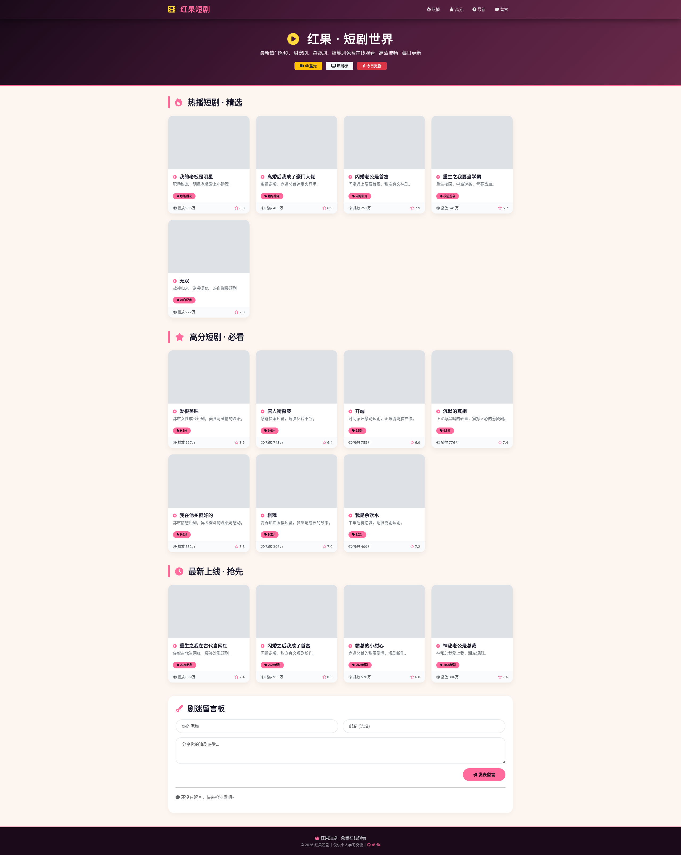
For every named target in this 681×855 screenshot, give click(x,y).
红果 (194, 9)
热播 (435, 9)
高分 (458, 9)
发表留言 (486, 775)
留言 (503, 9)
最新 (480, 9)
